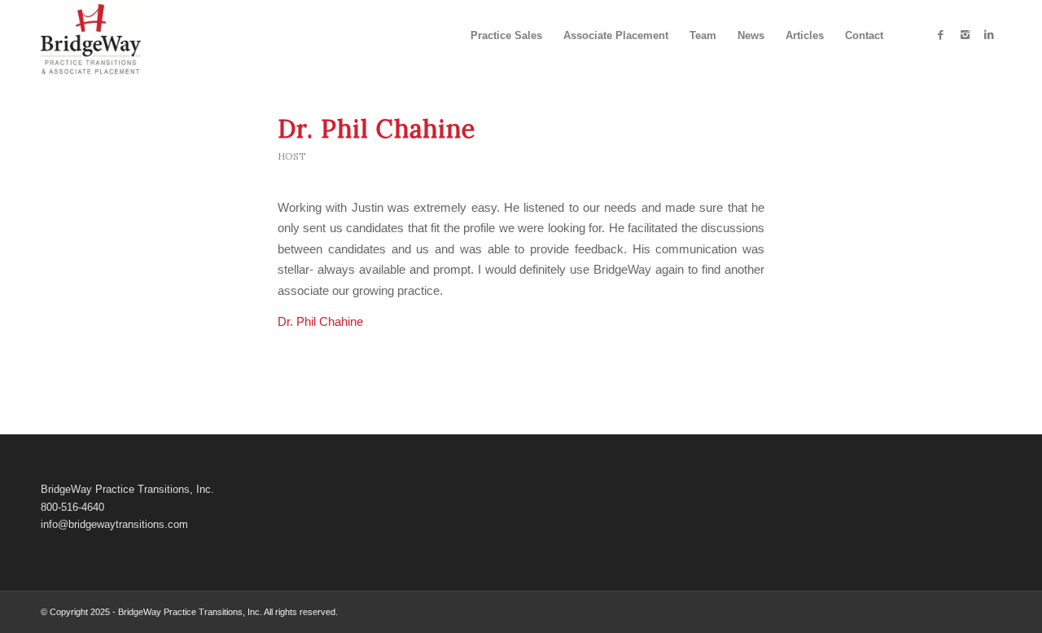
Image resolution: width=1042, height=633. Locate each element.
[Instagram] (964, 35)
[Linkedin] (989, 35)
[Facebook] (940, 35)
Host (292, 156)
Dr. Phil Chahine (376, 128)
